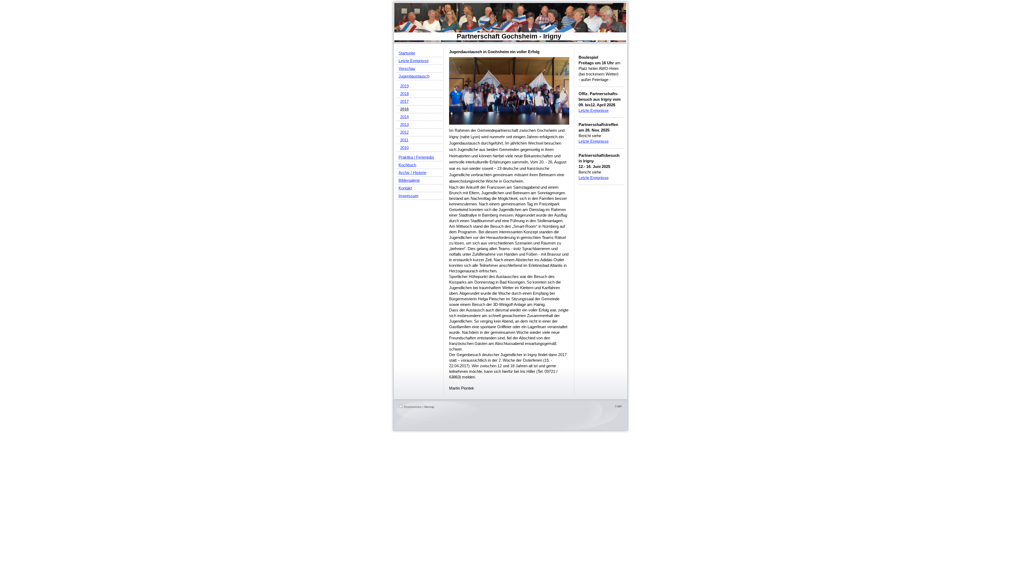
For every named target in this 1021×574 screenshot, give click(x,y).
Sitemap (429, 406)
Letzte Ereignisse (594, 110)
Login (618, 406)
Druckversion (412, 406)
